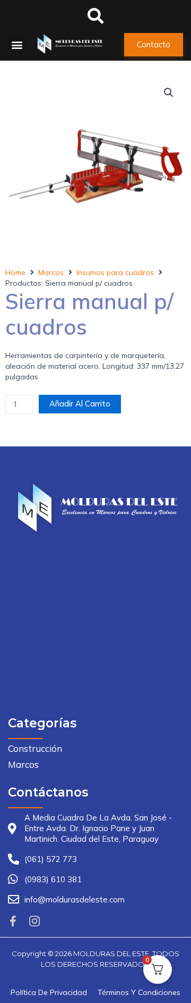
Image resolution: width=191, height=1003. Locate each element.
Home (15, 272)
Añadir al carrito (79, 404)
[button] (16, 45)
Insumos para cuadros (115, 272)
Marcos (51, 272)
